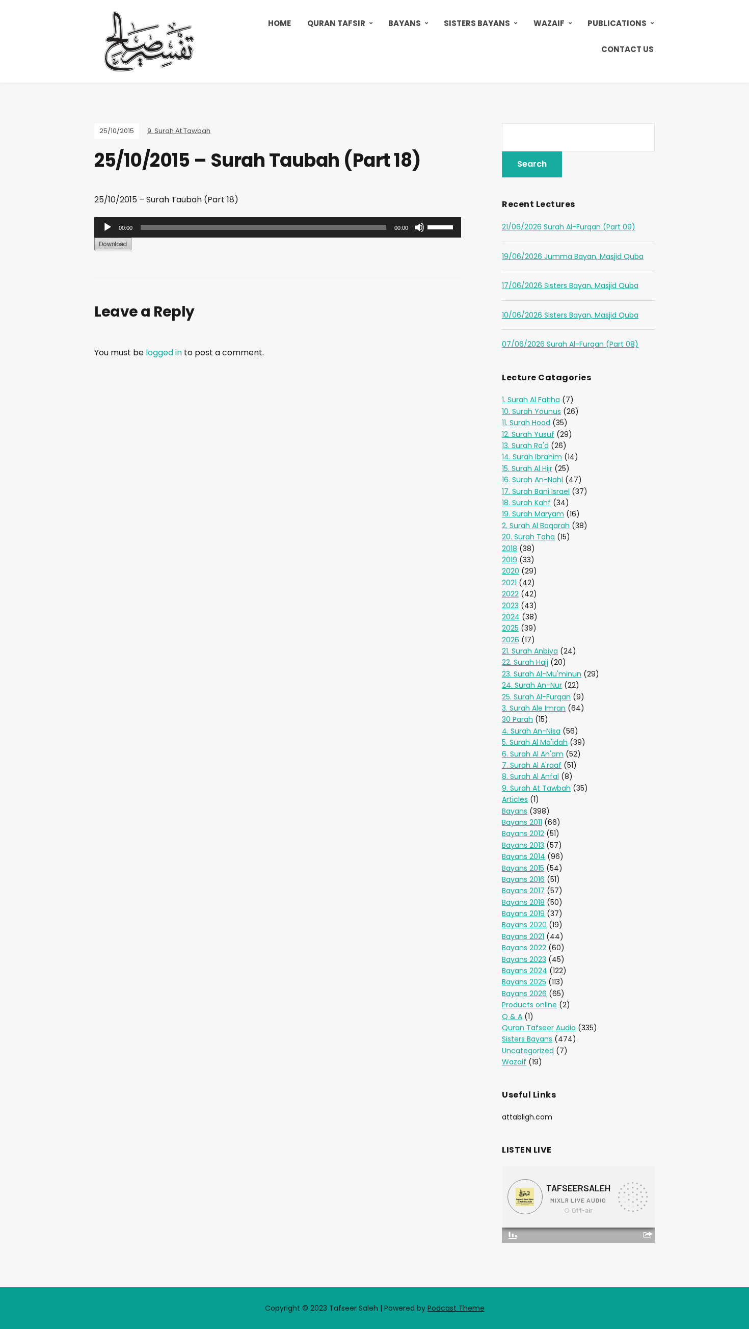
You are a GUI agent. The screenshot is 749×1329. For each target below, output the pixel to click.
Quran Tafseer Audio (539, 1028)
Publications (617, 23)
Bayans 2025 (524, 982)
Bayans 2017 (523, 890)
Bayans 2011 (522, 822)
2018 (509, 548)
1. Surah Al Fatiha (531, 400)
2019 (509, 560)
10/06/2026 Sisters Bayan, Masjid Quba (570, 315)
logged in (164, 352)
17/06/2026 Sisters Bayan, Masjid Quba (570, 285)
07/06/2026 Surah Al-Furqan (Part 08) (570, 344)
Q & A (512, 1016)
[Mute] (419, 227)
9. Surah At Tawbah (178, 131)
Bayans (404, 23)
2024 (511, 617)
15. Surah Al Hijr (527, 468)
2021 (509, 583)
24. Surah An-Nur (532, 685)
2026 (510, 640)
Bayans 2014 (523, 856)
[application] (277, 227)
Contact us (627, 49)
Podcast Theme (456, 1308)
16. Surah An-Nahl (532, 480)
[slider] (441, 226)
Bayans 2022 (524, 948)
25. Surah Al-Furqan (536, 697)
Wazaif (549, 23)
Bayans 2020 (524, 925)
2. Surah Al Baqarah (536, 525)
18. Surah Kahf (526, 503)
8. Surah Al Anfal (530, 776)
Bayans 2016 (523, 879)
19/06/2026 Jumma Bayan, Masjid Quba (573, 256)
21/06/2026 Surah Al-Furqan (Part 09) (568, 227)
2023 (510, 606)
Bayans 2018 (523, 902)
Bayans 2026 (524, 993)
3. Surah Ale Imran (534, 708)
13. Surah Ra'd (525, 445)
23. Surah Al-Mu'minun (541, 674)
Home (279, 23)
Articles (515, 799)
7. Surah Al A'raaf (531, 765)
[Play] (107, 227)
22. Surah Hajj (525, 662)
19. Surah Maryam (533, 514)
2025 (510, 628)
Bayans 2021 (523, 936)
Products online (529, 1005)
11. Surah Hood (526, 423)
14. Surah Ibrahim (532, 457)
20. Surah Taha (528, 537)
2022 (510, 594)
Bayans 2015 (523, 868)
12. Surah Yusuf (528, 434)
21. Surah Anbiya (530, 651)
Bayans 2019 (523, 913)
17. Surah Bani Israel (536, 491)
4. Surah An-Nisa (531, 731)
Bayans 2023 (524, 959)
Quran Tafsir (336, 23)
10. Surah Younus (531, 411)
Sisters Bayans (477, 23)
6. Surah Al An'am (533, 754)
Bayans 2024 (524, 971)
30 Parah (517, 719)
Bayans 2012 (523, 833)
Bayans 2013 (523, 845)
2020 (510, 571)
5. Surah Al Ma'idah (535, 742)
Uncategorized (528, 1051)
